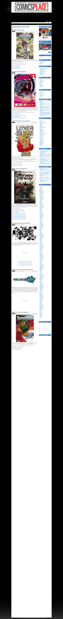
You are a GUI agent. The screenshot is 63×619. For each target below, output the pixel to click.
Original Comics (42, 140)
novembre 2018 (42, 236)
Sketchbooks (41, 143)
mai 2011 (41, 311)
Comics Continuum (42, 93)
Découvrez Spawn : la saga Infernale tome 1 (19, 213)
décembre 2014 (42, 275)
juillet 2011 (41, 309)
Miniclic (41, 171)
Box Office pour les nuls (43, 61)
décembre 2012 (42, 295)
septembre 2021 (42, 227)
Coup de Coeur (42, 126)
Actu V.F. (23, 31)
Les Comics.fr (41, 82)
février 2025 (41, 196)
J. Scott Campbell (42, 134)
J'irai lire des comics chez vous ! (44, 133)
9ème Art (41, 57)
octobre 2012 (41, 297)
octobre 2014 (41, 277)
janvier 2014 (41, 284)
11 (41, 327)
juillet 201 (41, 315)
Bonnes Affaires (42, 123)
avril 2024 (41, 201)
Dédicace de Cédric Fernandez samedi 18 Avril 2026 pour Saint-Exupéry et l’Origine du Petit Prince (45, 156)
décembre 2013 (42, 285)
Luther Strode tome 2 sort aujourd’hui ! (21, 121)
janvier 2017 (41, 254)
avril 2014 (41, 282)
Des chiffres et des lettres (43, 127)
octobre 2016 (41, 257)
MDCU (40, 83)
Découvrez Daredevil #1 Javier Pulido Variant (19, 115)
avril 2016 (41, 262)
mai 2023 (41, 210)
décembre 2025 (42, 191)
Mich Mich (41, 180)
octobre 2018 (41, 237)
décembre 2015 (42, 265)
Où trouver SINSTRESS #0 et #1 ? (44, 160)
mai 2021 (41, 230)
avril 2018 (41, 242)
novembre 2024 (42, 197)
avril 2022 (41, 221)
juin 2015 (41, 270)
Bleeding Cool (41, 91)
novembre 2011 (42, 306)
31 (39, 331)
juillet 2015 (41, 269)
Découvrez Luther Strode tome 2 (17, 165)
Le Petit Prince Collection (43, 71)
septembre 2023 (42, 207)
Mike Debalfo (41, 108)
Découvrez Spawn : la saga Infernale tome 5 (19, 218)
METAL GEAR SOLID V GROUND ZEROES (21, 223)
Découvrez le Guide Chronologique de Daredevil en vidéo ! (44, 152)
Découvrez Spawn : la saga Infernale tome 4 (19, 217)
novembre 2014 (42, 276)
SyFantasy (41, 74)
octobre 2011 (41, 307)
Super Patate (41, 173)
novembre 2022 (42, 215)
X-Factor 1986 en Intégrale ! (46, 171)
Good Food (41, 129)
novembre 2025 (42, 192)
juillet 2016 (41, 259)
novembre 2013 (42, 286)
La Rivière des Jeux (42, 69)
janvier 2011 (41, 314)
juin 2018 (41, 240)
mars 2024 (41, 202)
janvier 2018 (41, 244)
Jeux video (22, 224)
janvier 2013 (41, 294)
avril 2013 (41, 292)
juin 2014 (41, 280)
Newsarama (41, 95)
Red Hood (41, 181)
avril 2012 (41, 302)
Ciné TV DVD (41, 124)
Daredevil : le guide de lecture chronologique (45, 159)
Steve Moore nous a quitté (18, 30)
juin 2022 (41, 219)
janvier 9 (41, 317)
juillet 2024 (41, 200)
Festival (41, 128)
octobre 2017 (41, 247)
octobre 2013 (41, 287)
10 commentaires (34, 122)
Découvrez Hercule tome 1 (16, 65)
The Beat (41, 96)
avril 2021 (41, 231)
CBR (40, 92)
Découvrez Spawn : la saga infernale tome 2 (19, 214)
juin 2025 (41, 194)
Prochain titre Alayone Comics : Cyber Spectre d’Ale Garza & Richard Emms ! (45, 178)
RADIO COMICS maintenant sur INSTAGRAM (45, 154)
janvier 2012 (41, 304)
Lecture (41, 136)
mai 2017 (41, 251)
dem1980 (41, 177)
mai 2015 (41, 271)
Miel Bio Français (42, 72)
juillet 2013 (41, 289)
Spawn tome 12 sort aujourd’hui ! (19, 168)
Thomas (19, 31)
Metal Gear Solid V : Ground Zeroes (25, 261)
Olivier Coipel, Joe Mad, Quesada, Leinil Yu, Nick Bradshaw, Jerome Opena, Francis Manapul (45, 110)
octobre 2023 (41, 206)
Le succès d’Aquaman (46, 181)
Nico (18, 224)
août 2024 (41, 199)
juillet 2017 (41, 249)
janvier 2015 (41, 274)
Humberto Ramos (42, 130)
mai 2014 (41, 281)
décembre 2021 (42, 224)
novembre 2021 (42, 225)
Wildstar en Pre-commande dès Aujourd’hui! (22, 269)
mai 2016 (41, 261)
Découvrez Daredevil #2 (16, 116)
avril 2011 (41, 312)
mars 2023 (41, 212)
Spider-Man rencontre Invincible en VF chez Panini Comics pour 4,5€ (45, 158)
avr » (48, 332)
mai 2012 (41, 301)
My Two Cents (41, 138)
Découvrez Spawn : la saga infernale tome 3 (19, 216)
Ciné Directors (41, 62)
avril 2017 (41, 252)
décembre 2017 (42, 245)
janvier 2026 (41, 190)
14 (47, 327)
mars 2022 (41, 222)
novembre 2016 (42, 256)
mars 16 (41, 316)
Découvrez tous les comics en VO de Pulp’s (19, 117)
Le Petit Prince (41, 70)
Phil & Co (41, 85)
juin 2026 (41, 186)
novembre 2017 (42, 246)
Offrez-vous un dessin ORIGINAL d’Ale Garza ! (44, 180)
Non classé (41, 139)
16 (50, 327)
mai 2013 (41, 291)
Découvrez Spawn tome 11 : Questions (18, 209)
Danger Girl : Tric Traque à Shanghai (46, 172)
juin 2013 (41, 290)
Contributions (41, 125)
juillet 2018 (41, 239)
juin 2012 (41, 300)
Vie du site (41, 145)
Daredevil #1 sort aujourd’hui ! (19, 71)
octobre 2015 (41, 267)
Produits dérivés (42, 142)
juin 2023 (41, 209)
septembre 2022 (42, 217)
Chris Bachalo (41, 101)
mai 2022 (41, 220)
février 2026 (41, 189)
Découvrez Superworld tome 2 (17, 349)
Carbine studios (26, 287)
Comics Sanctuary (42, 80)
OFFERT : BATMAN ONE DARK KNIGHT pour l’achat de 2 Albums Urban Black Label (45, 163)
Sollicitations (41, 144)
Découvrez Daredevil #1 (16, 113)
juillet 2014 (41, 279)
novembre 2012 (42, 296)
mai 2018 (41, 241)
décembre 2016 (42, 255)
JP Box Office (41, 63)
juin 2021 (41, 229)
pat (40, 172)
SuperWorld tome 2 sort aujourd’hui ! (20, 312)
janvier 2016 (41, 264)
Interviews (41, 132)
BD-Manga (41, 122)
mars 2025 (41, 195)
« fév (42, 332)
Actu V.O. (23, 72)
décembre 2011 (42, 305)
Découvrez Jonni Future (16, 68)
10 (39, 327)
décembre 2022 (42, 214)
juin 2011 (41, 310)
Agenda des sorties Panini (43, 121)
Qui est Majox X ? (46, 173)
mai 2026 (41, 187)
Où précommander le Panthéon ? (44, 150)
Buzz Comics (41, 79)
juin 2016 (41, 260)
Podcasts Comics (42, 141)
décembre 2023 (42, 204)
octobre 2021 (41, 226)
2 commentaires (35, 313)
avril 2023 (41, 211)
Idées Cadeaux (41, 131)
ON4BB (41, 168)
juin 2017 (41, 250)
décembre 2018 (42, 235)
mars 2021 (41, 232)
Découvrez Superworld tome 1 (17, 347)
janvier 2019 (41, 234)
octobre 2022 (41, 216)
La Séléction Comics (42, 135)
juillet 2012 (41, 299)
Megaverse (41, 84)
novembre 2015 (42, 266)
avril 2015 (41, 272)
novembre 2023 (42, 205)
